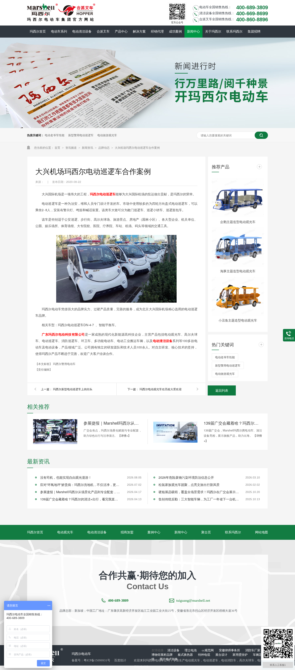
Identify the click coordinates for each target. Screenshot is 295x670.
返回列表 (221, 390)
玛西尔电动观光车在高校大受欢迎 (160, 389)
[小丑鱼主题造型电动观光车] (238, 296)
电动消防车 (228, 660)
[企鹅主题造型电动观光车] (238, 197)
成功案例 (175, 31)
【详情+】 (124, 435)
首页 (58, 147)
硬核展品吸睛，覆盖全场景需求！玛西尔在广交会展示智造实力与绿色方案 (199, 492)
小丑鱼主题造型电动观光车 (238, 320)
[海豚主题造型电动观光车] (238, 247)
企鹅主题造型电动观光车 (237, 221)
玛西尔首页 (38, 31)
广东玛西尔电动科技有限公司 (63, 334)
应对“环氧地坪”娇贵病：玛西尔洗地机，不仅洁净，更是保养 (80, 484)
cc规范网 (208, 650)
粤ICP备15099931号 (97, 660)
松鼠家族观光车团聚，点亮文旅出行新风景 (189, 484)
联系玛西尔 (234, 31)
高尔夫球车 (246, 660)
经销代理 (157, 31)
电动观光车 (65, 532)
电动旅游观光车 (107, 135)
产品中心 (121, 31)
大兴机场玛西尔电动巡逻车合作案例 (137, 147)
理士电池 (191, 650)
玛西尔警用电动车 (64, 364)
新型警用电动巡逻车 (81, 135)
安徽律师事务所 (230, 650)
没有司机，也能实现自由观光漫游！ (66, 477)
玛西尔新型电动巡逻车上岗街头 (72, 389)
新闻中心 (193, 31)
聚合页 (206, 532)
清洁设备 (173, 650)
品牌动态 (104, 147)
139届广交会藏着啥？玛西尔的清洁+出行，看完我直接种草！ (233, 423)
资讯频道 (71, 147)
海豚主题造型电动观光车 (237, 271)
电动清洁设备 (82, 31)
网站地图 (261, 532)
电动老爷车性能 (54, 135)
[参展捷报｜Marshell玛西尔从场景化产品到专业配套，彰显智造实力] (55, 431)
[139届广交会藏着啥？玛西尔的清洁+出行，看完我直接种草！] (175, 431)
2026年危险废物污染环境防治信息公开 (186, 477)
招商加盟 (127, 532)
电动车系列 (59, 31)
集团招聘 (254, 31)
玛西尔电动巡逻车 (103, 194)
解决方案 (139, 31)
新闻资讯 (88, 147)
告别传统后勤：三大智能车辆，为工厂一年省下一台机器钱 (199, 499)
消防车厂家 (252, 650)
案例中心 (154, 532)
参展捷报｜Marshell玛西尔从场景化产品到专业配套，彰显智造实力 (112, 423)
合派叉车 (103, 31)
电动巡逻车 (210, 660)
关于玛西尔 (213, 31)
